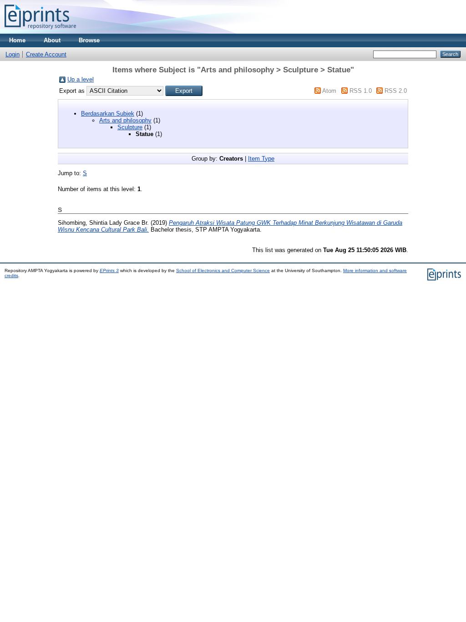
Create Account (46, 54)
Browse (89, 40)
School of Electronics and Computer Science (223, 270)
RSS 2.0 (396, 90)
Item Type (261, 158)
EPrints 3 (109, 270)
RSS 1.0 (361, 90)
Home (17, 40)
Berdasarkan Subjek (107, 113)
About (52, 40)
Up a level (80, 79)
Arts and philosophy (125, 120)
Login (12, 54)
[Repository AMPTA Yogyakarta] (40, 31)
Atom (329, 90)
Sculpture (129, 127)
